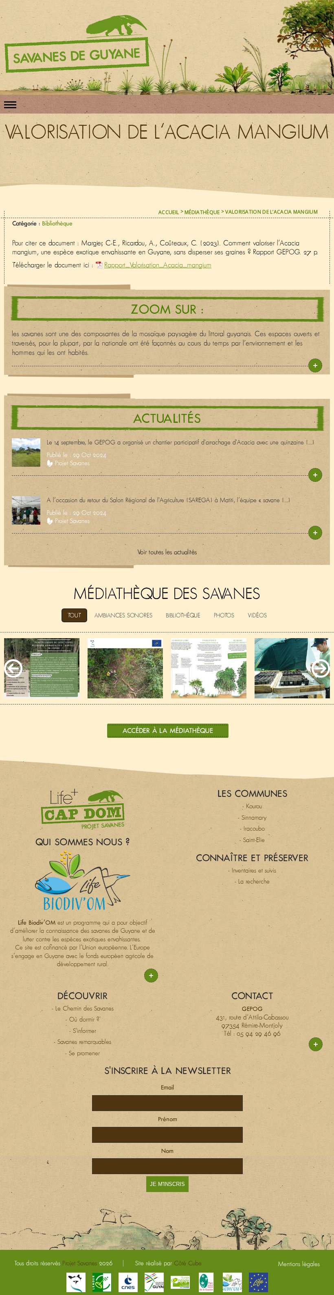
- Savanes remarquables (82, 1042)
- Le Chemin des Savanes (83, 1008)
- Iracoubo (252, 828)
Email (167, 1087)
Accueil (168, 212)
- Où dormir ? (82, 1019)
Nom (167, 1151)
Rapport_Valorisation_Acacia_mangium (157, 264)
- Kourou (252, 806)
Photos (224, 615)
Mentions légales (299, 1264)
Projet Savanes (72, 463)
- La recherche (252, 881)
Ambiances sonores (123, 615)
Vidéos (257, 615)
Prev (13, 668)
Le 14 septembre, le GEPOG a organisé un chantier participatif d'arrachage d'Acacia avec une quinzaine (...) (180, 442)
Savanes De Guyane (76, 44)
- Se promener (82, 1053)
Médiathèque (202, 212)
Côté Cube (188, 1263)
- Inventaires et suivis (252, 870)
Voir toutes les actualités (167, 552)
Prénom (167, 1119)
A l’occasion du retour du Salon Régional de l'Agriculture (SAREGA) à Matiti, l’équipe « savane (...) (168, 500)
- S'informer (82, 1031)
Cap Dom (83, 809)
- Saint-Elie (252, 840)
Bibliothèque (57, 223)
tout (74, 615)
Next (321, 668)
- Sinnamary (252, 817)
